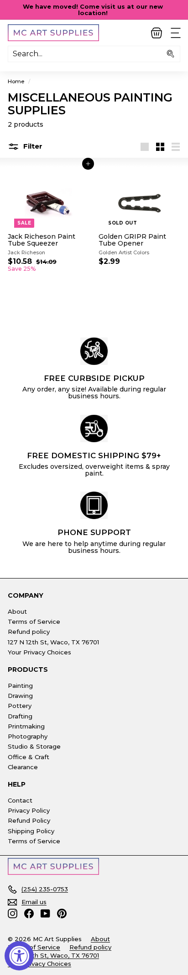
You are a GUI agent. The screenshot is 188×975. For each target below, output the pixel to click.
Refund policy (29, 631)
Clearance (23, 767)
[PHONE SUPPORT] (94, 505)
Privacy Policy (29, 810)
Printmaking (26, 726)
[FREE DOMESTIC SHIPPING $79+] (94, 428)
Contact (20, 800)
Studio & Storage (34, 746)
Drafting (20, 716)
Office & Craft (28, 757)
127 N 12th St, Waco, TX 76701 (53, 642)
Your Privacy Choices (39, 652)
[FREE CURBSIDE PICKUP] (94, 351)
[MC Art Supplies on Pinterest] (62, 913)
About (17, 611)
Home (16, 81)
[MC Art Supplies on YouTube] (45, 913)
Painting (20, 685)
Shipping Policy (31, 831)
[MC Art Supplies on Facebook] (29, 913)
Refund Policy (29, 820)
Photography (27, 736)
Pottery (19, 705)
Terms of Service (34, 621)
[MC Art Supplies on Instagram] (12, 913)
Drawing (20, 695)
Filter (31, 146)
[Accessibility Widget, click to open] (19, 955)
